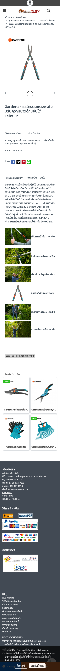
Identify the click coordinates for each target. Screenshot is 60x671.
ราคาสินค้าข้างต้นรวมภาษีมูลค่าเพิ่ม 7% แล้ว (21, 644)
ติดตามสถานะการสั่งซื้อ (12, 611)
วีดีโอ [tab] (42, 177)
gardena (14, 143)
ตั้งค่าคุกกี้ (21, 665)
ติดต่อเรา (6, 631)
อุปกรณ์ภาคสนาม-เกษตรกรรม (27, 140)
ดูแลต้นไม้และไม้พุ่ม (28, 143)
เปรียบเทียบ (35, 133)
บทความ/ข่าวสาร (9, 625)
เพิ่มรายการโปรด (14, 133)
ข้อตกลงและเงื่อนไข (11, 621)
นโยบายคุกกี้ (15, 660)
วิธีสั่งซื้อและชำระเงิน (11, 601)
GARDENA (17, 150)
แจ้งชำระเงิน (7, 608)
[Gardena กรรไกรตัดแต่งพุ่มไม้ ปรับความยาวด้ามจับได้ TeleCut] (30, 59)
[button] (48, 10)
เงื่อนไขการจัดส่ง (10, 604)
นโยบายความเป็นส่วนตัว (40, 656)
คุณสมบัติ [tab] (32, 177)
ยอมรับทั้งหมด (37, 665)
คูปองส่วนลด (8, 597)
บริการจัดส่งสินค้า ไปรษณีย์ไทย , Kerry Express (24, 641)
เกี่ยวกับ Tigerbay (10, 628)
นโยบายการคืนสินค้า (11, 618)
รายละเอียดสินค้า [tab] (15, 178)
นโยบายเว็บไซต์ (9, 614)
